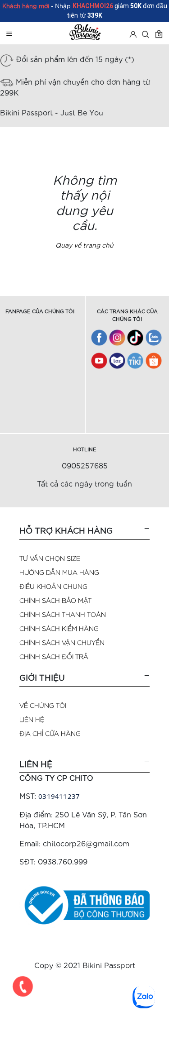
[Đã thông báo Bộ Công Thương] (84, 904)
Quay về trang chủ (84, 245)
